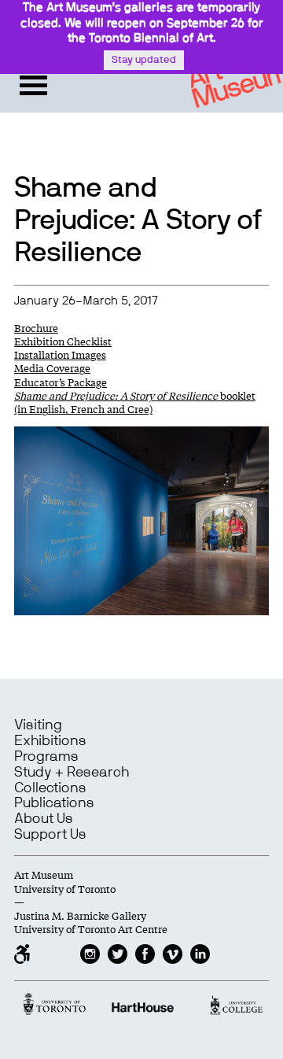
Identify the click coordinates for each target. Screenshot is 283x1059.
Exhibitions (50, 741)
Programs (46, 757)
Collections (50, 788)
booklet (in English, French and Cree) (134, 402)
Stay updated (144, 60)
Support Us (50, 835)
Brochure (36, 327)
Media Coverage (52, 367)
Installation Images (60, 354)
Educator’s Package (60, 382)
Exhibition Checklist (63, 341)
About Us (43, 819)
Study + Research (71, 773)
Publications (54, 803)
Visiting (38, 725)
